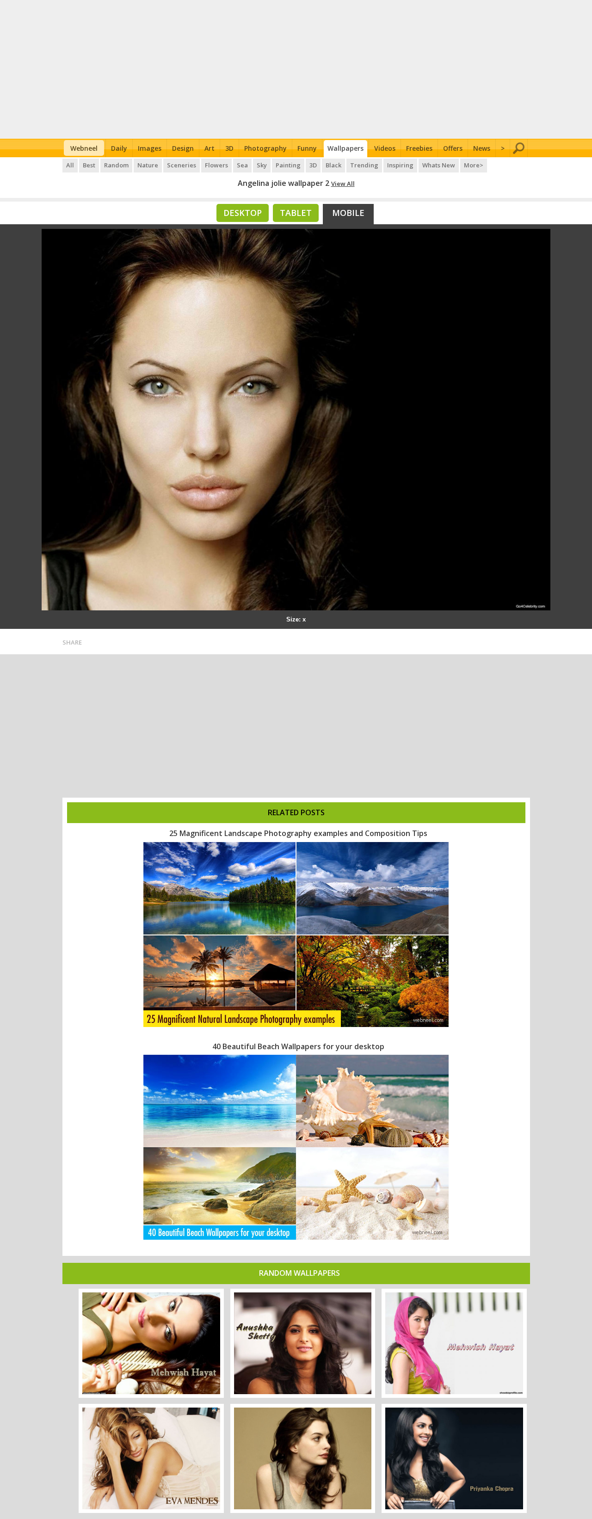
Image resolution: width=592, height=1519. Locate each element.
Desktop (242, 212)
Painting (288, 165)
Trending (364, 165)
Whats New (438, 165)
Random (116, 165)
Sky (262, 165)
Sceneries (181, 165)
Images (149, 148)
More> (473, 165)
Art (209, 148)
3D (229, 148)
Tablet (296, 212)
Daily (119, 148)
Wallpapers (345, 148)
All (70, 165)
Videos (384, 148)
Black (333, 165)
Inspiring (400, 165)
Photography (265, 148)
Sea (242, 165)
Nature (147, 165)
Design (183, 148)
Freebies (419, 148)
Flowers (216, 165)
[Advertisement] (296, 69)
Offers (452, 148)
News (481, 148)
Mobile (348, 212)
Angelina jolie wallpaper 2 (283, 183)
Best (89, 165)
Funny (307, 148)
